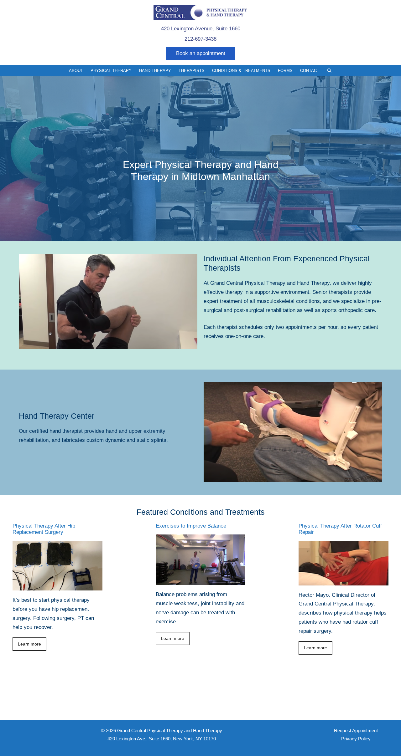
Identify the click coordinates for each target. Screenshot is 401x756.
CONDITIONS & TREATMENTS (241, 70)
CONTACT (309, 70)
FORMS (285, 70)
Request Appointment (356, 730)
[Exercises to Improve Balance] (201, 580)
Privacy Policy (356, 738)
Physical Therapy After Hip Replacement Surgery (44, 529)
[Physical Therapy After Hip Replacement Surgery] (57, 586)
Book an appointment (200, 53)
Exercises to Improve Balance (191, 526)
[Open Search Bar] (329, 70)
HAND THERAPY (155, 70)
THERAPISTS (192, 70)
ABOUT (76, 70)
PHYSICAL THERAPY (111, 70)
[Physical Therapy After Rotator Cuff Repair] (343, 581)
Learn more (29, 644)
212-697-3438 (200, 39)
